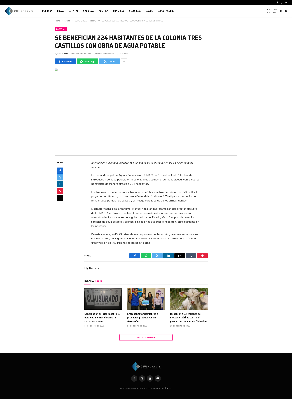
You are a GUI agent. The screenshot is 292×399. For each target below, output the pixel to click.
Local (60, 11)
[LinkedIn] (60, 184)
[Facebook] (60, 171)
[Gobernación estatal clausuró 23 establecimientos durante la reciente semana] (103, 298)
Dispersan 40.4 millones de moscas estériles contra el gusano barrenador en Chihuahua (188, 317)
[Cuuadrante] (20, 11)
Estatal (73, 11)
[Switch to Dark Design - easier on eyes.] (281, 11)
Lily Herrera (62, 54)
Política (104, 11)
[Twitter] (60, 178)
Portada (47, 11)
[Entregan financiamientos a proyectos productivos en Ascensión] (146, 298)
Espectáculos (166, 11)
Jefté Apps (166, 388)
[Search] (286, 11)
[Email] (60, 198)
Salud (149, 11)
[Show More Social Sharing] (124, 61)
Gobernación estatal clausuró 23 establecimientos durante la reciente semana (102, 317)
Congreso (119, 11)
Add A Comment (146, 337)
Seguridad (135, 11)
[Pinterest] (60, 191)
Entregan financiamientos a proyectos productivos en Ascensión (142, 317)
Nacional (88, 11)
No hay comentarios (105, 54)
